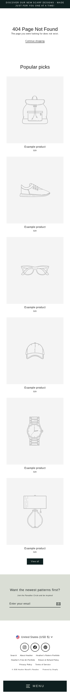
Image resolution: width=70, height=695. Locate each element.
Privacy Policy (25, 664)
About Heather (26, 655)
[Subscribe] (58, 603)
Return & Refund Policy (48, 660)
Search (13, 655)
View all (35, 561)
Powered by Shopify (50, 669)
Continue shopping (35, 41)
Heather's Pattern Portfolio (47, 655)
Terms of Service (42, 664)
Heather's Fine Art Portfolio (23, 660)
